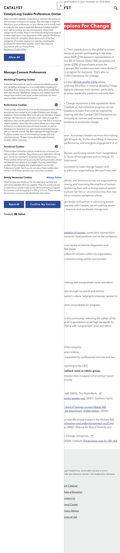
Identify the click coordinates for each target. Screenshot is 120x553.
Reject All (14, 204)
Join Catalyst (70, 486)
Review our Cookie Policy (15, 49)
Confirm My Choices (43, 204)
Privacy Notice (71, 511)
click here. (22, 140)
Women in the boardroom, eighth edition (76, 411)
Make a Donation (72, 492)
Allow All (14, 57)
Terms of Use (70, 517)
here (107, 2)
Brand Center (70, 504)
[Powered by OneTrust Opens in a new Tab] (16, 215)
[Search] (116, 8)
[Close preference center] (60, 5)
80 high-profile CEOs (85, 82)
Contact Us (69, 498)
